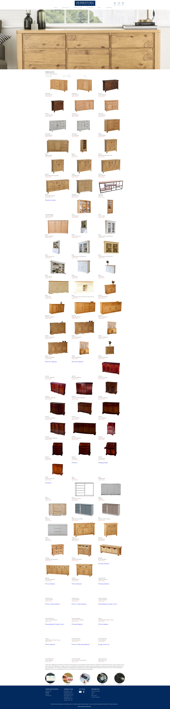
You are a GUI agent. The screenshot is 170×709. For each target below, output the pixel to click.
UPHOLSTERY (65, 7)
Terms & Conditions (95, 697)
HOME (55, 7)
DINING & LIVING (78, 7)
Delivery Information (95, 691)
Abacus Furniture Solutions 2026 (84, 706)
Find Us (93, 692)
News (92, 694)
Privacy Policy (94, 695)
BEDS (99, 7)
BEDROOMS (90, 7)
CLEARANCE (109, 7)
